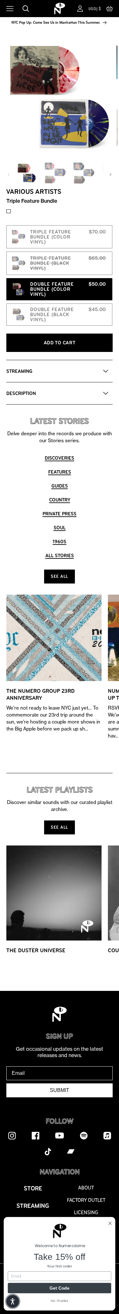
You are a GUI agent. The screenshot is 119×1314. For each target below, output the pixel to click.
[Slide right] (110, 175)
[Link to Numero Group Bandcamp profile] (71, 1151)
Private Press (59, 514)
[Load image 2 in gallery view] (55, 173)
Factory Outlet (86, 1200)
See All (59, 576)
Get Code (59, 1287)
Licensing (86, 1212)
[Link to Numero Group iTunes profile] (107, 1135)
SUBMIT (59, 1090)
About (86, 1187)
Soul (60, 528)
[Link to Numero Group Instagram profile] (12, 1135)
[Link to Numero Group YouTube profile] (59, 1135)
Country (59, 500)
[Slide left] (9, 175)
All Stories (59, 555)
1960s (59, 542)
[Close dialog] (110, 1223)
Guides (59, 486)
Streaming (33, 1206)
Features (59, 472)
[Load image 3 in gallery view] (84, 173)
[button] (109, 10)
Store (33, 1188)
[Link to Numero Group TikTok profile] (48, 1151)
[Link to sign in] (80, 8)
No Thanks (59, 1300)
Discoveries (59, 458)
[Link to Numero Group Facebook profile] (35, 1135)
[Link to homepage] (59, 8)
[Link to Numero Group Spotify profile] (84, 1135)
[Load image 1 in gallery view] (27, 173)
